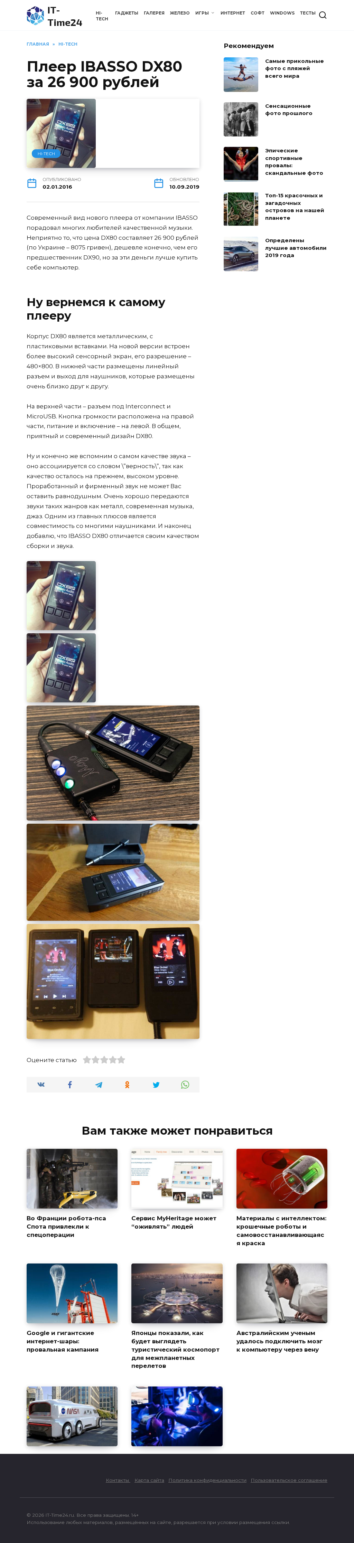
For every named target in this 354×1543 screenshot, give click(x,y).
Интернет (233, 13)
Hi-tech (46, 153)
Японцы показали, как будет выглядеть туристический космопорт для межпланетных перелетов (175, 1349)
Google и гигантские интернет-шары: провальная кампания (63, 1341)
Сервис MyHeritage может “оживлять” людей (173, 1222)
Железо (180, 13)
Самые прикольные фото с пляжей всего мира (294, 68)
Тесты (308, 13)
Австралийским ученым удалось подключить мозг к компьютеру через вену (279, 1341)
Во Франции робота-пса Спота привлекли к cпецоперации (66, 1226)
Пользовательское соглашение (289, 1480)
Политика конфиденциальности (207, 1480)
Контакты (118, 1480)
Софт (257, 13)
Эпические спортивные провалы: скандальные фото (294, 161)
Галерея (154, 13)
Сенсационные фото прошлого (289, 109)
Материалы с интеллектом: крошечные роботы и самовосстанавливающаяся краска (281, 1230)
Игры (202, 13)
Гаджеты (126, 13)
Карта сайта (149, 1480)
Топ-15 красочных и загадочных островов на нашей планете (294, 206)
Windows (282, 13)
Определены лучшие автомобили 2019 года (296, 247)
